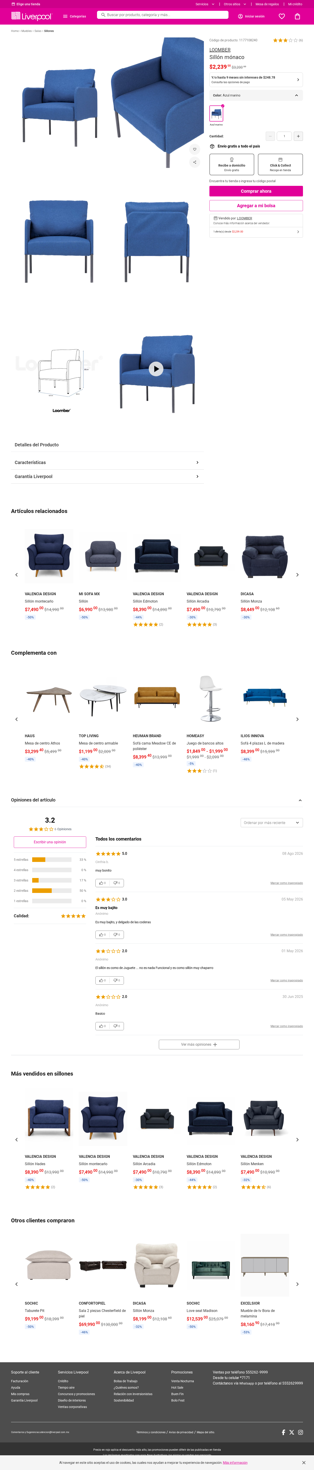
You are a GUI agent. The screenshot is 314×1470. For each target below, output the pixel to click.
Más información (235, 1462)
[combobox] (272, 822)
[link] (49, 572)
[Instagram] (300, 1432)
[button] (285, 40)
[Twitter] (291, 1432)
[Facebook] (283, 1432)
